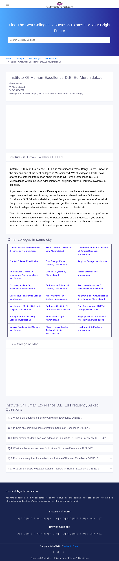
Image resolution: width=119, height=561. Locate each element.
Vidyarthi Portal (71, 546)
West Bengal (35, 58)
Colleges (20, 58)
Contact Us (46, 558)
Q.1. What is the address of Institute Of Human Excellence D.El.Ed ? (45, 417)
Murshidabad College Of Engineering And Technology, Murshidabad (23, 274)
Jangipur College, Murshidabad (93, 261)
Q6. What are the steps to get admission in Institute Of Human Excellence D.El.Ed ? (53, 468)
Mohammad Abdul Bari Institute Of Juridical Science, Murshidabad (93, 250)
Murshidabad (51, 58)
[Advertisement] (59, 127)
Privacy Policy (61, 558)
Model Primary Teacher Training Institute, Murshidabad (57, 330)
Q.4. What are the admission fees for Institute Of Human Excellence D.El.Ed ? (50, 448)
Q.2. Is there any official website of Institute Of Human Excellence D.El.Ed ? (49, 428)
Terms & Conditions (78, 558)
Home (8, 58)
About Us (35, 558)
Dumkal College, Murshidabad (24, 261)
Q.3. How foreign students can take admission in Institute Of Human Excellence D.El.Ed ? (57, 438)
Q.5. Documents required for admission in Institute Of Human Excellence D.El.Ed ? (53, 458)
